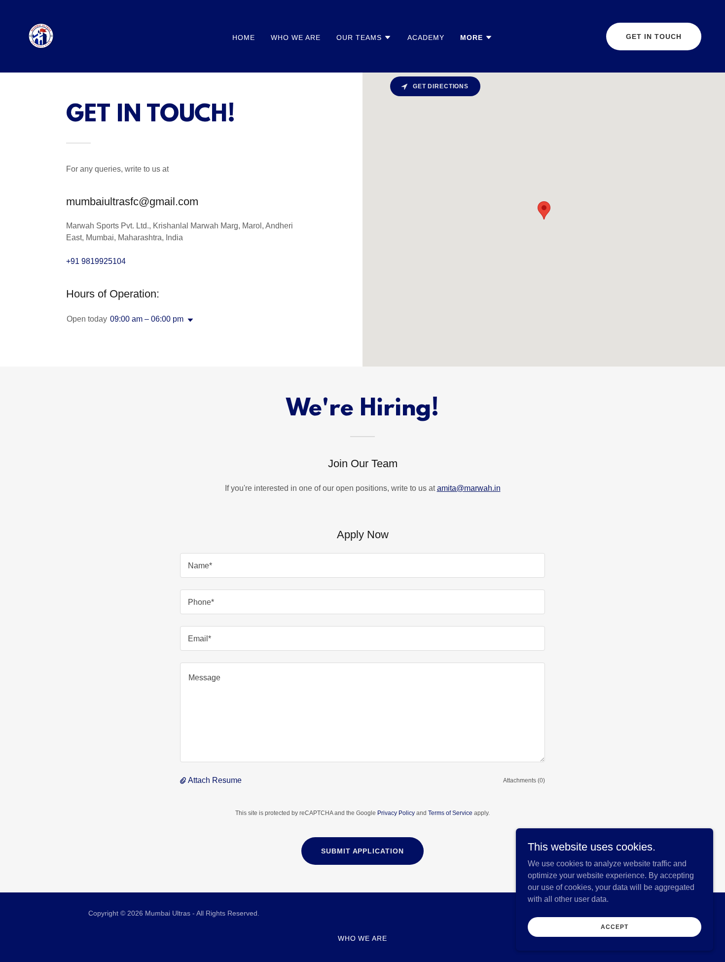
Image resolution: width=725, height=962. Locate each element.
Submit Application (362, 851)
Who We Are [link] (296, 37)
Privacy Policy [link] (396, 813)
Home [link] (243, 37)
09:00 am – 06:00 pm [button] (146, 319)
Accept (614, 926)
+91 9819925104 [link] (96, 261)
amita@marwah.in (469, 488)
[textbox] (362, 565)
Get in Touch (654, 36)
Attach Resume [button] (215, 780)
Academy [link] (425, 37)
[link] (41, 36)
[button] (364, 37)
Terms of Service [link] (450, 813)
